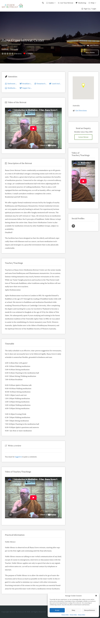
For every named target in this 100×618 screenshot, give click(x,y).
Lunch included (57, 84)
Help (92, 3)
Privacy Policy (65, 614)
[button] (96, 596)
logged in (18, 457)
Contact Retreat (83, 137)
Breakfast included (27, 84)
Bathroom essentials (12, 84)
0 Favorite (29, 53)
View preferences (89, 610)
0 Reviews (17, 54)
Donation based (42, 84)
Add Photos (94, 45)
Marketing (82, 3)
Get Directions (81, 110)
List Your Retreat (66, 3)
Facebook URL (73, 226)
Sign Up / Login (90, 9)
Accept (57, 610)
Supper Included (27, 88)
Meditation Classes (12, 88)
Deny (73, 610)
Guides (51, 3)
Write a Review (90, 52)
